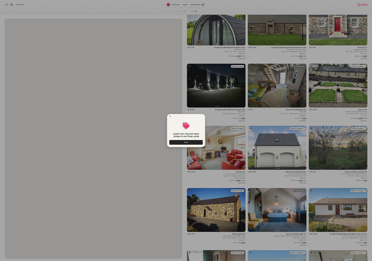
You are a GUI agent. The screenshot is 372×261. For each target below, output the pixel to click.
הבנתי (186, 142)
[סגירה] (170, 116)
